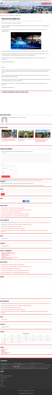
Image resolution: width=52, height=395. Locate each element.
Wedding (47, 368)
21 (4, 340)
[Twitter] (26, 201)
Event (21, 365)
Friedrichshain (48, 364)
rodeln (18, 92)
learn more (29, 1)
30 (18, 342)
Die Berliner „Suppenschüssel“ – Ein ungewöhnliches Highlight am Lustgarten (15, 215)
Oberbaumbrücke (13, 368)
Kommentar (4, 153)
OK (32, 1)
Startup (40, 368)
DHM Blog (3, 350)
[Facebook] (24, 201)
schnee (22, 92)
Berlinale (19, 363)
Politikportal (3, 351)
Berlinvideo (42, 363)
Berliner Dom (27, 363)
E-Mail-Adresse (5, 168)
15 (11, 339)
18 (33, 339)
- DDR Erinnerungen (4, 254)
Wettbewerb (3, 369)
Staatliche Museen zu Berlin (6, 352)
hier (33, 183)
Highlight (16, 367)
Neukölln (7, 368)
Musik (2, 368)
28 (4, 342)
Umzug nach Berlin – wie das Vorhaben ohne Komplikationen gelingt (19, 224)
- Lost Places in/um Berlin (5, 255)
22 (11, 340)
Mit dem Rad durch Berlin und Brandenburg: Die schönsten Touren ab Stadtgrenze (41, 140)
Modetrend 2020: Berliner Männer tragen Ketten (16, 228)
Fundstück (3, 367)
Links (1, 384)
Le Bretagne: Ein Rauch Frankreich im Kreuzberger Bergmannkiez (9, 139)
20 (47, 339)
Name (3, 164)
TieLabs (33, 390)
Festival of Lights (31, 364)
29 (11, 342)
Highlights (2, 380)
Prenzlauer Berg (28, 368)
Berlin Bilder (23, 363)
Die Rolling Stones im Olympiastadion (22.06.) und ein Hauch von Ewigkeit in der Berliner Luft (33, 222)
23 (18, 340)
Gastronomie (6, 15)
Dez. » (5, 343)
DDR (18, 364)
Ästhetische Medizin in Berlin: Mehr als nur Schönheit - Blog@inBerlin (13, 230)
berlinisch (5, 92)
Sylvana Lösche (3, 228)
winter (26, 92)
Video (43, 368)
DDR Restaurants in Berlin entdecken (14, 226)
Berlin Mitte (32, 363)
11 (33, 337)
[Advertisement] (26, 104)
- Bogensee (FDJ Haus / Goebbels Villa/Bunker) (9, 257)
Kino (28, 366)
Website (3, 172)
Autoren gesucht (3, 377)
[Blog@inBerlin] (26, 6)
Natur (4, 368)
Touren (2, 382)
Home (2, 15)
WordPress (24, 390)
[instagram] (28, 201)
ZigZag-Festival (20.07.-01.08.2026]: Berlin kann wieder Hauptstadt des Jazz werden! (16, 266)
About (2, 374)
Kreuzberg (32, 367)
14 (4, 339)
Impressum (3, 386)
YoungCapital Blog (4, 353)
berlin (15, 363)
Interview (26, 366)
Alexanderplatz (3, 363)
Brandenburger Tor (5, 364)
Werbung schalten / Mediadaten (6, 375)
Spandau (36, 368)
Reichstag (33, 368)
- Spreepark (3, 256)
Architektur (8, 363)
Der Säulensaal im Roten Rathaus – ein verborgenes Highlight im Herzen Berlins (15, 213)
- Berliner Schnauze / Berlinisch (6, 258)
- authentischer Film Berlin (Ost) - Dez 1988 (8, 253)
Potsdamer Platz (12, 92)
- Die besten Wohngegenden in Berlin (7, 252)
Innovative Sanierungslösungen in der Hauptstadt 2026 (11, 211)
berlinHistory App (4, 349)
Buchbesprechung (13, 364)
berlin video (37, 363)
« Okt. (2, 343)
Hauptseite (42, 185)
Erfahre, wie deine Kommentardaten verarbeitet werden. (32, 180)
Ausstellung (12, 363)
